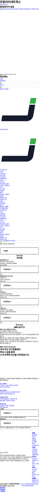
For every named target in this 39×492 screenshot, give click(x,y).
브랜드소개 (3, 199)
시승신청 (2, 177)
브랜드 (34, 478)
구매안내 (2, 173)
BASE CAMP (4, 89)
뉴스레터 (2, 189)
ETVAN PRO (4, 129)
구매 (33, 447)
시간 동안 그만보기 (6, 74)
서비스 (34, 456)
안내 (33, 467)
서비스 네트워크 (5, 186)
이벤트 (2, 191)
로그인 (23, 484)
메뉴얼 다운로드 (5, 194)
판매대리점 (3, 179)
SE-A (1, 85)
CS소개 (2, 182)
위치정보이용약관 (28, 486)
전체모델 (2, 80)
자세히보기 (7, 269)
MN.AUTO (3, 198)
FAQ (1, 192)
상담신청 (2, 175)
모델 (33, 433)
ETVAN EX (3, 170)
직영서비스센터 (4, 184)
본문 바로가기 (4, 4)
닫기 (15, 74)
